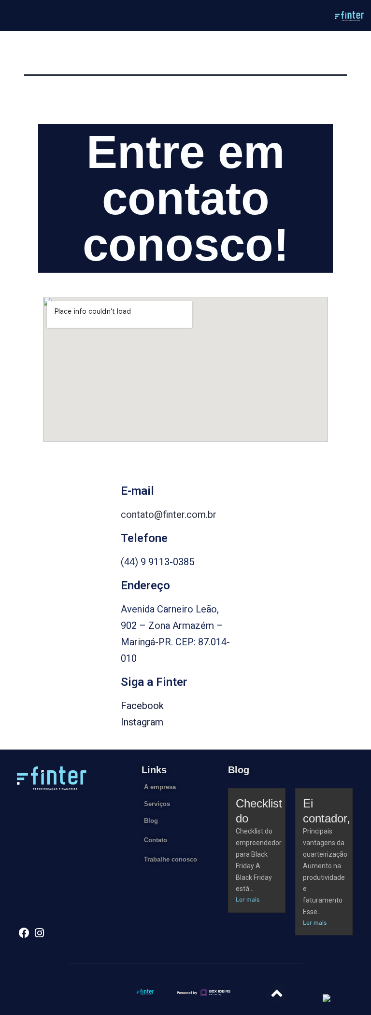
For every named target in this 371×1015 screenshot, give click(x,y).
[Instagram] (39, 932)
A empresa (160, 787)
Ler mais (247, 899)
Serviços (157, 803)
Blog (151, 820)
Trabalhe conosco (170, 859)
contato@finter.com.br (168, 514)
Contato (155, 840)
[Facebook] (24, 932)
